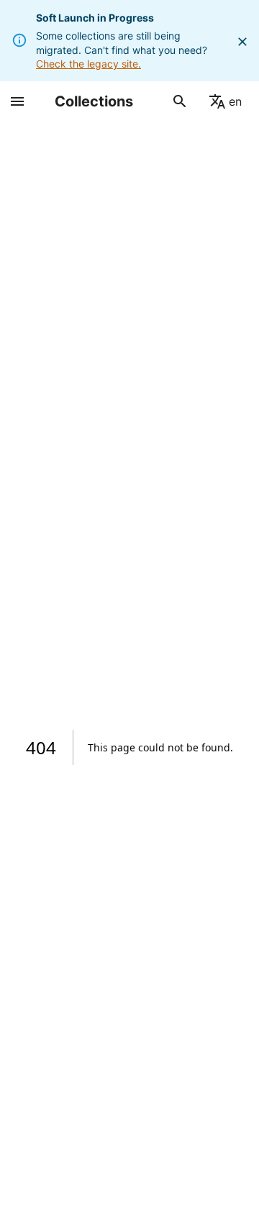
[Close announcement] (242, 41)
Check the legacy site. (88, 64)
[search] (179, 101)
